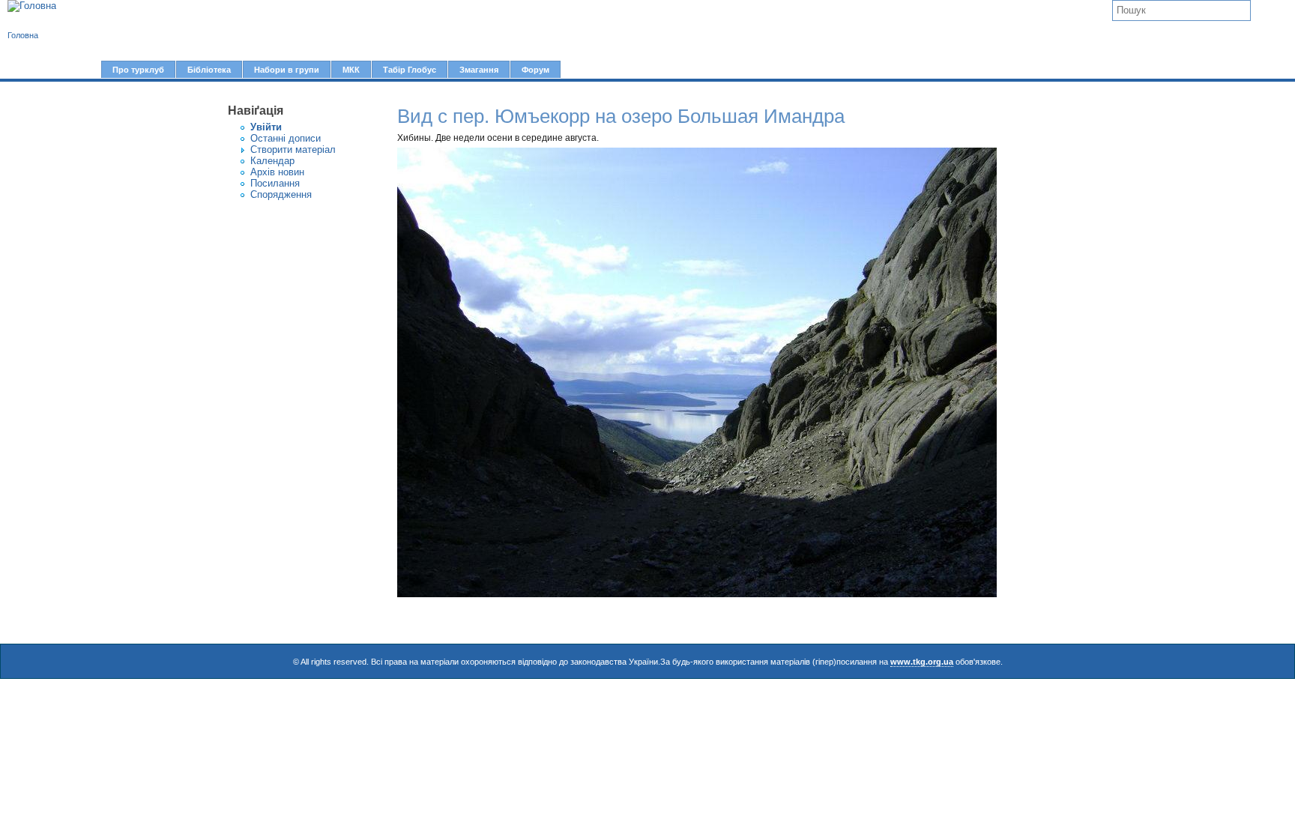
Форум (535, 69)
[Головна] (31, 6)
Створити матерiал (293, 149)
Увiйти (266, 127)
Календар (272, 160)
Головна (22, 35)
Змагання (478, 69)
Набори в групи (286, 69)
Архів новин (277, 172)
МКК (351, 69)
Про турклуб (138, 69)
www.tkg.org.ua (921, 661)
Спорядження (281, 194)
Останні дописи (285, 138)
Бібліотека (209, 69)
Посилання (275, 183)
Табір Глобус (409, 69)
